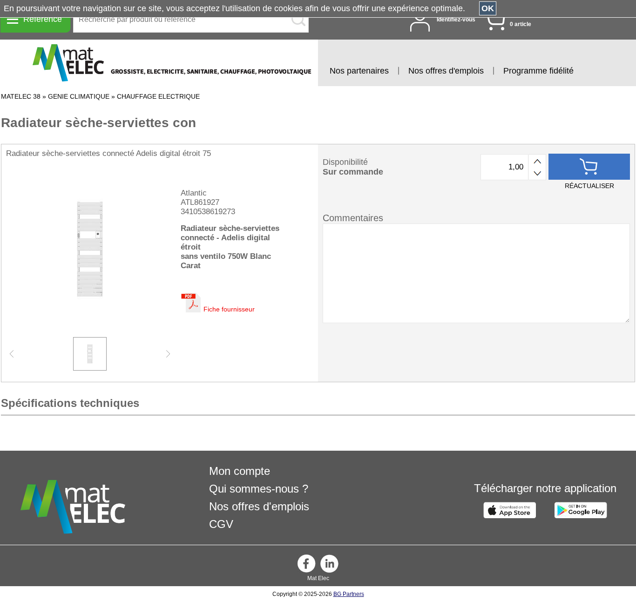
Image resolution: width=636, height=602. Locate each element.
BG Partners (348, 594)
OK (487, 8)
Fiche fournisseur (229, 309)
